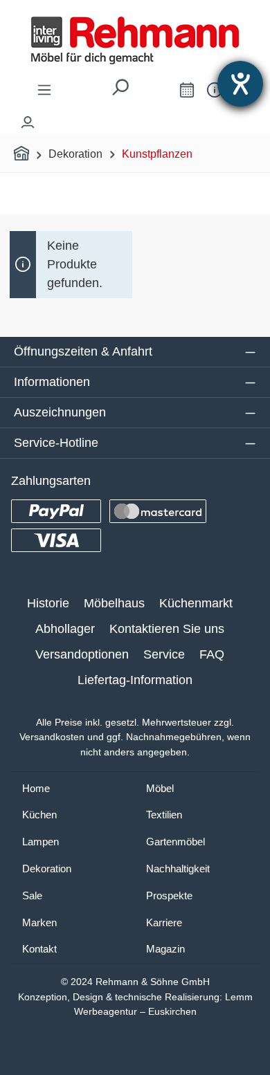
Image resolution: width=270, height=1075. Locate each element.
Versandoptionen (82, 654)
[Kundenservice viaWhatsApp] (155, 92)
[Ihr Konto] (28, 119)
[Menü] (44, 89)
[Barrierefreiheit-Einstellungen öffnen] (240, 84)
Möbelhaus (114, 603)
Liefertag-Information (135, 680)
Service (164, 654)
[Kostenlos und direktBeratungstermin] (187, 89)
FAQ (211, 654)
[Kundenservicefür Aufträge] (214, 89)
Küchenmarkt (196, 603)
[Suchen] (119, 91)
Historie (48, 603)
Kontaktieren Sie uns (166, 629)
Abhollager (65, 629)
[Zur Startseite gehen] (135, 40)
